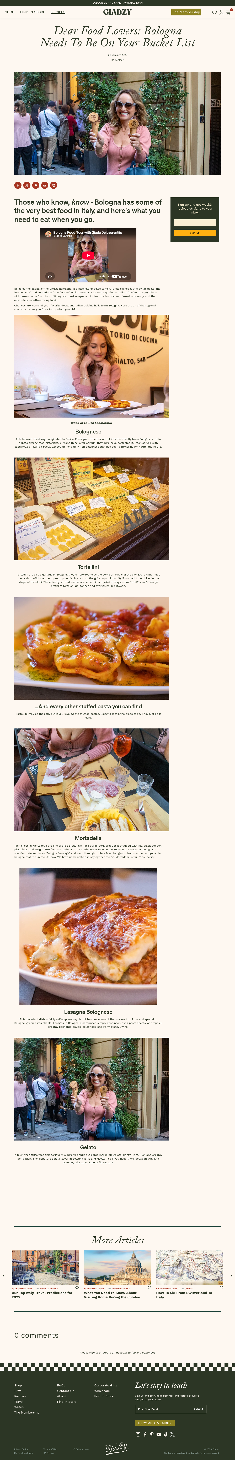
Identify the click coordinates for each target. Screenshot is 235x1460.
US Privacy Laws (81, 1449)
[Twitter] (172, 1435)
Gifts (18, 1391)
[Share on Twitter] (26, 185)
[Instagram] (138, 1435)
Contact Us (65, 1391)
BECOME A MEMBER (155, 1423)
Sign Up (195, 232)
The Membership (186, 12)
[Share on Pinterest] (35, 185)
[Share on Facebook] (18, 185)
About (61, 1396)
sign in (93, 1352)
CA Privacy (48, 1453)
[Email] (44, 185)
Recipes (58, 12)
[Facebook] (145, 1435)
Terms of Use (50, 1449)
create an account (115, 1352)
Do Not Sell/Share (23, 1453)
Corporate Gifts (105, 1385)
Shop (9, 12)
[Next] (231, 1276)
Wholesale (102, 1391)
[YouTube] (159, 1435)
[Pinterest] (152, 1435)
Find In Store (32, 12)
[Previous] (3, 1276)
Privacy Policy (21, 1449)
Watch (19, 1407)
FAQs (61, 1385)
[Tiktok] (166, 1435)
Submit (198, 1409)
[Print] (53, 185)
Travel (18, 1401)
